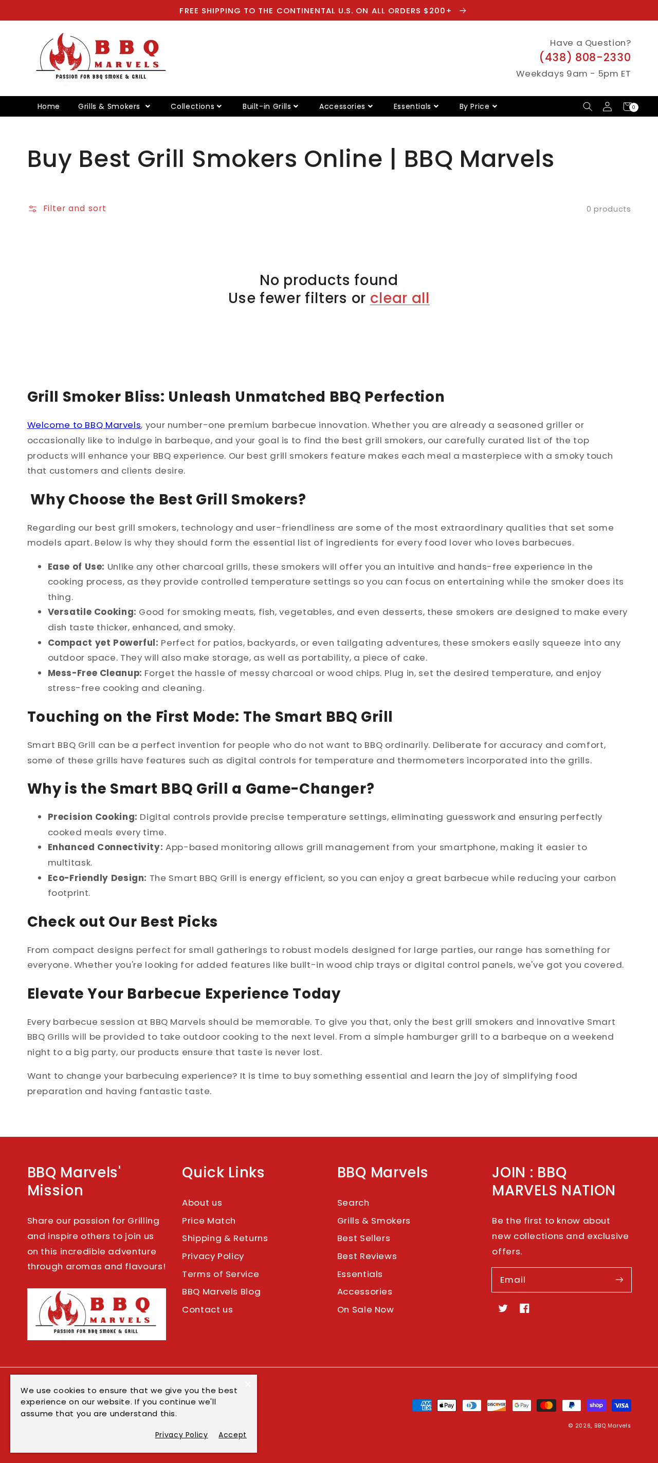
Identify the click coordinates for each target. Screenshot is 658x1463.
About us (202, 1202)
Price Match (209, 1220)
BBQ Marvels (612, 1426)
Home (49, 106)
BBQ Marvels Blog (221, 1291)
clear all (400, 298)
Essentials (412, 106)
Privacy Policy (213, 1256)
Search (353, 1202)
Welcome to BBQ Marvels (84, 425)
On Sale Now (365, 1309)
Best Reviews (367, 1256)
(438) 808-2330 (585, 57)
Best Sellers (364, 1238)
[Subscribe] (619, 1279)
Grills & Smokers (110, 106)
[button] (588, 107)
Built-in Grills (267, 106)
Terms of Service (220, 1274)
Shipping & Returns (225, 1238)
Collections (192, 106)
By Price (475, 106)
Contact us (207, 1309)
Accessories (342, 106)
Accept (232, 1435)
